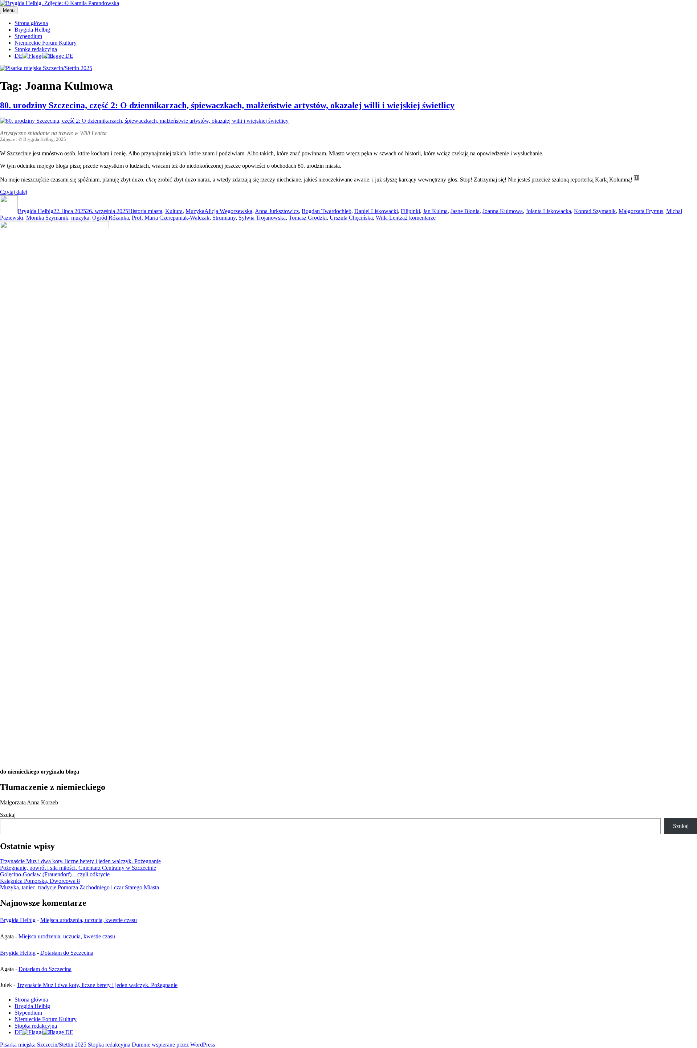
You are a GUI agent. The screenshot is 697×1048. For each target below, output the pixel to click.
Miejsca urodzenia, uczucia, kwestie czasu (88, 920)
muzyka (80, 218)
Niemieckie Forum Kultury (46, 43)
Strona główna (31, 23)
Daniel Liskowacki (376, 211)
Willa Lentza (390, 218)
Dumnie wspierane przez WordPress (173, 1044)
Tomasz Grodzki (308, 218)
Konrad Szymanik (595, 211)
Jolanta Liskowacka (548, 211)
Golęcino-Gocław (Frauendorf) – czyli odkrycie (55, 874)
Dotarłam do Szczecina (66, 953)
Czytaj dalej (13, 192)
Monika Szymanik (47, 218)
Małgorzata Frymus (641, 211)
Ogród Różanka (110, 218)
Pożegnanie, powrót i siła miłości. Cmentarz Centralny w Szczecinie (78, 868)
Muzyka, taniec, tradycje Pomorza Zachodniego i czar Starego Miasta (79, 887)
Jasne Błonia (465, 211)
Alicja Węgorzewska (228, 211)
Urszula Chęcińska (351, 218)
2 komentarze (420, 218)
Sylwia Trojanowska (262, 218)
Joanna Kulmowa (502, 211)
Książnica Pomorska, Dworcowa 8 (40, 881)
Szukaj (8, 815)
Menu (9, 10)
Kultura (174, 211)
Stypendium (28, 36)
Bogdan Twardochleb (326, 211)
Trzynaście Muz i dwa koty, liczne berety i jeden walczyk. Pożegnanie (80, 861)
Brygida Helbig (32, 29)
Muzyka (195, 211)
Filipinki (410, 211)
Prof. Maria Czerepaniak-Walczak (170, 218)
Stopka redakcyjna (36, 49)
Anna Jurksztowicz (277, 211)
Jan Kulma (435, 211)
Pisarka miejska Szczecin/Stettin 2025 (43, 1044)
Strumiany (224, 218)
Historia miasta (145, 211)
